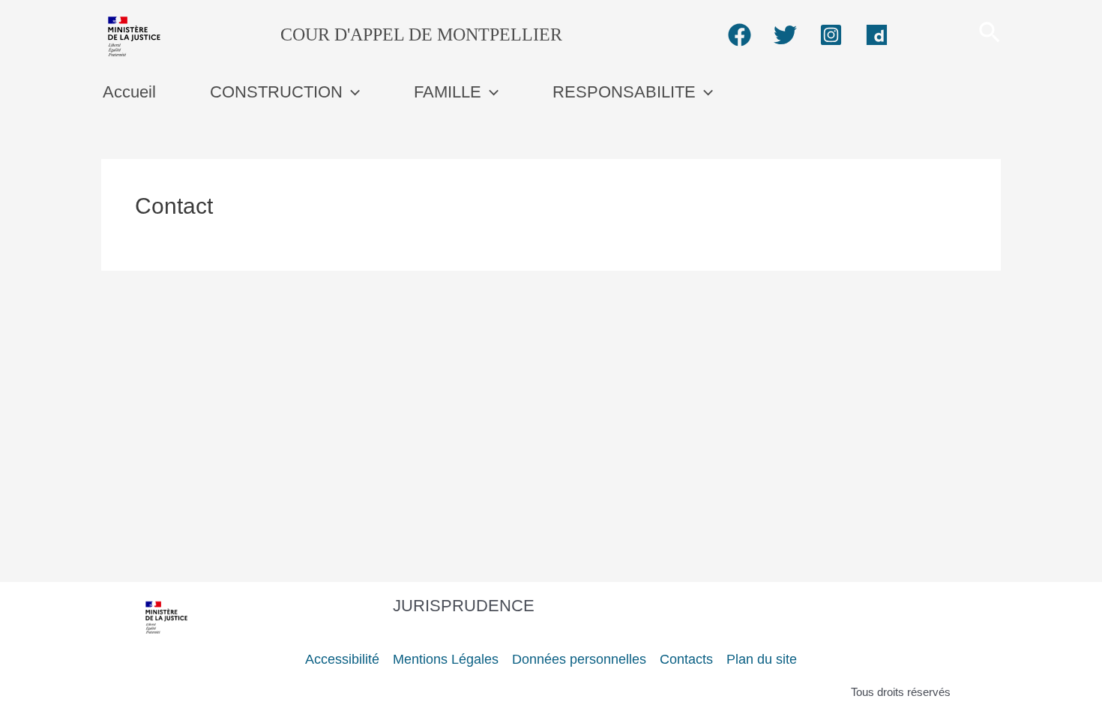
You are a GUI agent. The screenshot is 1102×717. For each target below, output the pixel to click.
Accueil (129, 91)
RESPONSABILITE (624, 91)
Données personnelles (579, 659)
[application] (351, 92)
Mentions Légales (446, 659)
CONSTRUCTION (276, 91)
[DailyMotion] (876, 34)
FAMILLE (447, 91)
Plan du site (761, 659)
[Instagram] (831, 34)
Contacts (686, 659)
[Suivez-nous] (739, 34)
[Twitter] (785, 34)
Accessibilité (342, 659)
